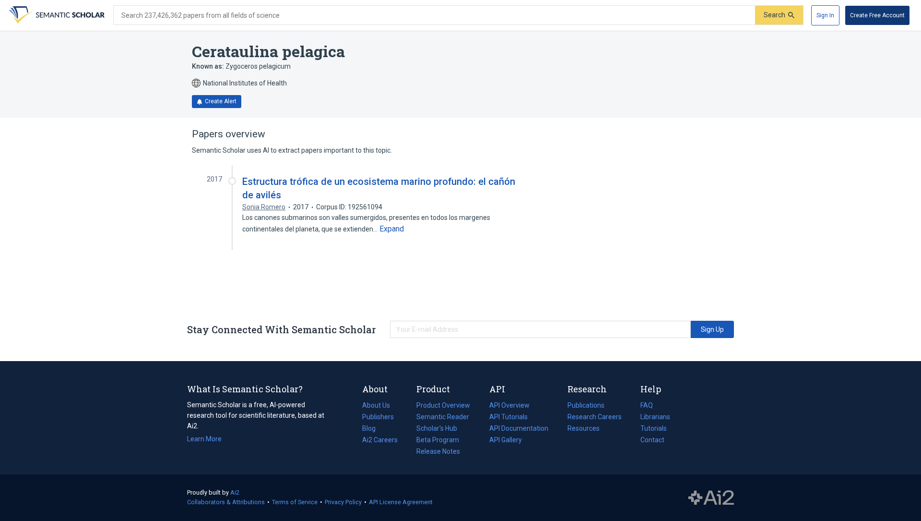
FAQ (646, 405)
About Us (376, 405)
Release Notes (438, 451)
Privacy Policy (343, 502)
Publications (585, 406)
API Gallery (505, 440)
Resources (583, 429)
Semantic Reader (442, 417)
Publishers (378, 417)
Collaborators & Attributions (226, 502)
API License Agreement (401, 502)
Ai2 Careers (380, 441)
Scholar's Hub (436, 428)
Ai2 (234, 492)
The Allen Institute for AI (711, 498)
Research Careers (594, 418)
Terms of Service (295, 502)
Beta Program (437, 440)
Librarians (655, 417)
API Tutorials (508, 417)
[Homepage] (56, 15)
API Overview (509, 405)
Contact (652, 440)
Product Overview (443, 405)
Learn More (204, 439)
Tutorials (653, 428)
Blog (372, 429)
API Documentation (518, 429)
